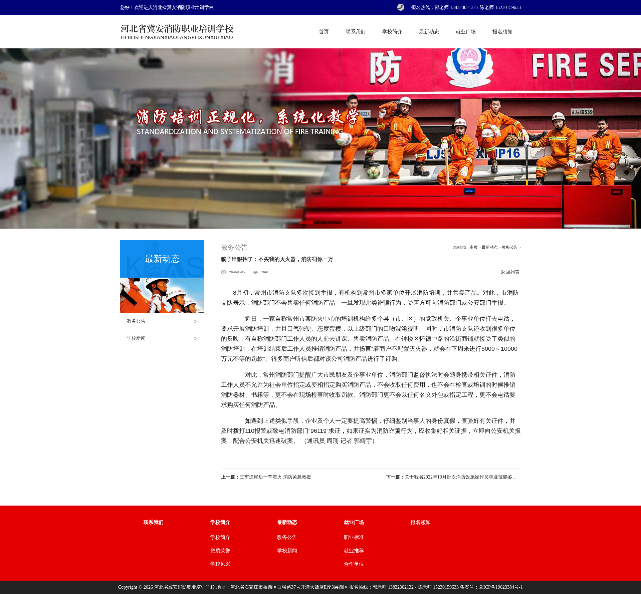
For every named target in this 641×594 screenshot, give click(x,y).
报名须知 (502, 31)
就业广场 (466, 31)
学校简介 (392, 31)
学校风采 (220, 564)
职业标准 (354, 537)
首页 (324, 31)
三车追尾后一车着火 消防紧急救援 (266, 477)
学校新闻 (162, 338)
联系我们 (356, 31)
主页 (474, 247)
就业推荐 (354, 550)
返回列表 (510, 272)
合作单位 (354, 564)
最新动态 (429, 31)
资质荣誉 (220, 550)
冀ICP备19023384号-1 (501, 587)
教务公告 (162, 321)
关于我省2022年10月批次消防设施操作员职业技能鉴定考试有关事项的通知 (453, 477)
